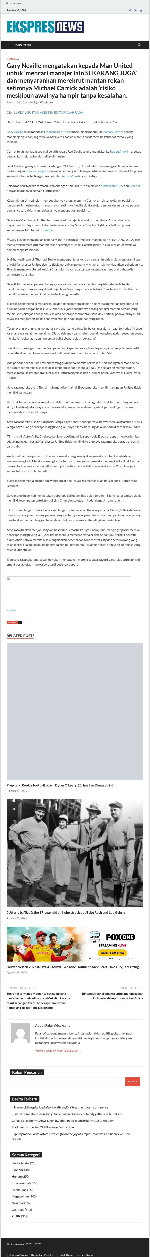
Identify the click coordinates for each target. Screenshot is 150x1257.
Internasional (21, 1183)
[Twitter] (135, 10)
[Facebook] (130, 10)
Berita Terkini (20, 1163)
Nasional (18, 1203)
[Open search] (139, 45)
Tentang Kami (84, 1255)
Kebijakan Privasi (17, 1255)
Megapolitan (20, 1196)
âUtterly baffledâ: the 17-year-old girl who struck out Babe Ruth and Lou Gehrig (66, 912)
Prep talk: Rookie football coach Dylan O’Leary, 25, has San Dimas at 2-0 (60, 785)
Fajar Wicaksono (43, 102)
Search (132, 1081)
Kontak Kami (65, 1255)
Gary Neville (15, 131)
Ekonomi (18, 1170)
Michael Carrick (112, 131)
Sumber (11, 610)
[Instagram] (141, 10)
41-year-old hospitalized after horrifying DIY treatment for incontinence (60, 1107)
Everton (48, 230)
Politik (16, 1216)
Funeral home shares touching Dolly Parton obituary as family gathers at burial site (67, 1114)
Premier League (35, 171)
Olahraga (13, 59)
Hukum (17, 1176)
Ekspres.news (17, 1244)
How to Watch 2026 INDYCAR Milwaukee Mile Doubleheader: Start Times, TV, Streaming (73, 967)
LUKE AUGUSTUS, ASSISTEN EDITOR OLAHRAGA (48, 112)
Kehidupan (19, 1189)
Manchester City (112, 186)
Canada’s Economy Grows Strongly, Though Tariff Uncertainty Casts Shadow (62, 1120)
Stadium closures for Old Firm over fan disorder (43, 1127)
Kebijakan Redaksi (42, 1255)
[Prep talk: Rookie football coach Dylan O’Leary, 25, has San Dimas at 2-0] (75, 712)
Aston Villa (69, 176)
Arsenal (134, 186)
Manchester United (59, 131)
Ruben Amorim (120, 151)
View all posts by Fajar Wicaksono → (58, 1050)
